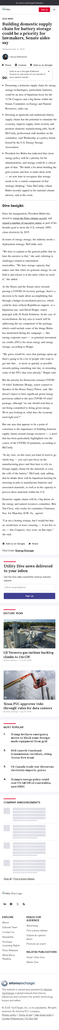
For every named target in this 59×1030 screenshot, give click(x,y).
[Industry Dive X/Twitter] (17, 904)
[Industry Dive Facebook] (11, 904)
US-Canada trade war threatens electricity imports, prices (32, 768)
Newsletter (8, 936)
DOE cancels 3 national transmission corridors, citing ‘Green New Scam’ (31, 754)
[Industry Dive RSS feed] (24, 904)
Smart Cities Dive (35, 957)
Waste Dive (32, 962)
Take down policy (43, 1014)
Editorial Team (9, 927)
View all (7, 878)
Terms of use (25, 1014)
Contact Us (8, 932)
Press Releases (10, 950)
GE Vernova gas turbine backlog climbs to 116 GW (28, 654)
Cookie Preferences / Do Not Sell (20, 1018)
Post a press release (23, 878)
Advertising (32, 925)
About (5, 922)
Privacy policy (9, 1014)
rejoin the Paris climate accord (29, 218)
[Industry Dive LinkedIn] (5, 904)
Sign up (44, 9)
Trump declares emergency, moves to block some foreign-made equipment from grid (31, 738)
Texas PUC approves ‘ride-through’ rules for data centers (27, 705)
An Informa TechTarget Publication (29, 3)
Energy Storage (24, 550)
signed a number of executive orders (22, 223)
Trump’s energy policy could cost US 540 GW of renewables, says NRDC (31, 783)
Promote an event (36, 943)
